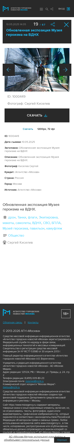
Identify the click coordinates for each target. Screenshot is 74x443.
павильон (37, 228)
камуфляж (54, 228)
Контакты (33, 322)
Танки (21, 217)
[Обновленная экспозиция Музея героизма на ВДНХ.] (37, 69)
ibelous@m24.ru (11, 387)
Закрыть (66, 24)
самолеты (23, 223)
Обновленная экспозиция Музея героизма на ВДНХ (34, 32)
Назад (9, 70)
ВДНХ (36, 223)
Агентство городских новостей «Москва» (17, 8)
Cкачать (28, 129)
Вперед (65, 70)
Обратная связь (12, 322)
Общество (16, 235)
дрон (12, 217)
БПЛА (56, 223)
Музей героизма (15, 228)
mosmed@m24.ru (34, 381)
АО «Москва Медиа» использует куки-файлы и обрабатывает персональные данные (34, 438)
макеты (8, 223)
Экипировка (48, 217)
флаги (32, 217)
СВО (46, 223)
